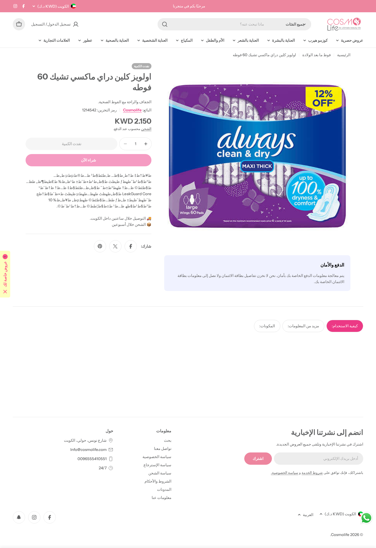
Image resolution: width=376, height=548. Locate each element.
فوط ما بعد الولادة (316, 54)
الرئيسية (343, 54)
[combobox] (234, 24)
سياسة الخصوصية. (284, 472)
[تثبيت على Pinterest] (100, 246)
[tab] (344, 326)
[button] (5, 274)
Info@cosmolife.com (88, 449)
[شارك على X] (115, 246)
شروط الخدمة (312, 472)
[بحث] (165, 24)
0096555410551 (92, 458)
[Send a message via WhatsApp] (366, 518)
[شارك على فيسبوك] (131, 246)
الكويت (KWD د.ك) (53, 6)
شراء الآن (88, 160)
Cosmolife (132, 110)
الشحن (146, 129)
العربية (308, 514)
